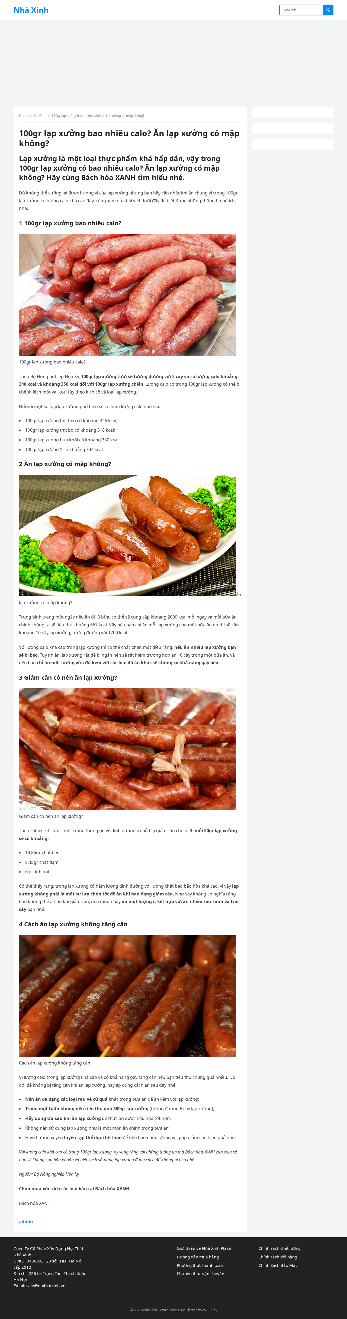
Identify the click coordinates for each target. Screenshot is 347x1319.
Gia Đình (39, 115)
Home (23, 115)
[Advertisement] (173, 61)
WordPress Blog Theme (178, 1309)
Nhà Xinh (31, 10)
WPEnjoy (210, 1309)
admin (26, 1222)
